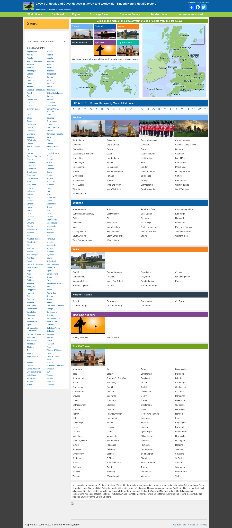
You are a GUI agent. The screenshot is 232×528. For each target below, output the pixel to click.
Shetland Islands (183, 231)
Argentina (50, 61)
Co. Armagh (146, 301)
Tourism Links (159, 14)
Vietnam (50, 378)
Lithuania (30, 223)
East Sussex (181, 180)
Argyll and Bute (148, 209)
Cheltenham (78, 391)
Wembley (111, 472)
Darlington (111, 396)
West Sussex (78, 185)
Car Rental (58, 14)
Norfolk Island (52, 274)
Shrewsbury (78, 454)
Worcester (145, 476)
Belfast (76, 301)
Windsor (76, 476)
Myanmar (50, 255)
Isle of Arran (112, 222)
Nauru (49, 258)
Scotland (99, 26)
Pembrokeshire (148, 281)
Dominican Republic (55, 134)
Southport (77, 458)
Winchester (146, 472)
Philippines (31, 290)
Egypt (49, 137)
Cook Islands (52, 121)
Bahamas (50, 71)
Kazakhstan (51, 204)
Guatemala (31, 175)
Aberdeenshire (79, 209)
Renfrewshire (113, 231)
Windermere (181, 472)
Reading (179, 445)
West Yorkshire (182, 189)
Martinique (51, 239)
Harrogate (180, 409)
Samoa (49, 302)
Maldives (50, 232)
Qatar (29, 296)
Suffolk (110, 180)
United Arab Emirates (55, 366)
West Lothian (113, 240)
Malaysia (30, 232)
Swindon (77, 467)
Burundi (50, 99)
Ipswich (178, 418)
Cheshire (77, 145)
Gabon (49, 156)
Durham (179, 149)
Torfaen (110, 285)
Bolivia (49, 87)
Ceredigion (146, 272)
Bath (75, 374)
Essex (109, 154)
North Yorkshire (114, 189)
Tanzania (50, 344)
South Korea (52, 321)
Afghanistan (32, 52)
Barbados (31, 77)
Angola (30, 58)
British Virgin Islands (55, 93)
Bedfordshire (78, 140)
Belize (49, 80)
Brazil (29, 93)
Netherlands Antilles (35, 264)
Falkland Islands (33, 146)
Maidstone (77, 436)
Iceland (30, 188)
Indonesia (31, 191)
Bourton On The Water (117, 378)
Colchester (146, 391)
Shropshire (146, 176)
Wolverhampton (114, 476)
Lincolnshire (112, 167)
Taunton (110, 467)
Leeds (75, 427)
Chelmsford (180, 387)
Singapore (31, 315)
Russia (49, 299)
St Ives (76, 462)
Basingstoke (181, 369)
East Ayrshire (113, 214)
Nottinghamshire (183, 171)
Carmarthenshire (114, 272)
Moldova (30, 248)
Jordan (30, 204)
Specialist (99, 42)
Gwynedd (145, 277)
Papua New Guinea (55, 283)
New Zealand (32, 267)
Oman (49, 277)
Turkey (49, 353)
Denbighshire (79, 277)
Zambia (30, 385)
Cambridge (180, 383)
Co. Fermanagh (80, 305)
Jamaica (30, 201)
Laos (29, 213)
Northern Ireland (79, 42)
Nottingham (180, 440)
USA (48, 372)
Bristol (75, 383)
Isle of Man (180, 158)
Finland (49, 150)
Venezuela (31, 378)
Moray (75, 227)
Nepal (29, 261)
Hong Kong (31, 185)
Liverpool (179, 427)
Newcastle (180, 436)
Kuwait (29, 210)
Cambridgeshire (182, 140)
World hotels (41, 9)
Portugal (30, 293)
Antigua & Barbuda (34, 61)
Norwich (145, 440)
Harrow (76, 414)
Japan (49, 201)
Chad (29, 115)
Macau (30, 226)
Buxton (144, 383)
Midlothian (180, 222)
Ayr (108, 369)
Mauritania (31, 242)
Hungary (50, 185)
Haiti (29, 181)
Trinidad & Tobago (54, 350)
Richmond (77, 449)
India (48, 188)
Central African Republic (53, 110)
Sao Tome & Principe (55, 306)
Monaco (50, 248)
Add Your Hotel (179, 525)
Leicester (111, 427)
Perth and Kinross (183, 227)
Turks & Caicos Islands (53, 358)
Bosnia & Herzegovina (36, 90)
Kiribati (49, 207)
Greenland (31, 169)
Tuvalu (30, 362)
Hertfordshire (147, 158)
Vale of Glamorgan (149, 285)
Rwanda (30, 302)
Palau (49, 280)
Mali (28, 236)
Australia (30, 68)
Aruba (49, 64)
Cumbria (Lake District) (186, 145)
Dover (75, 400)
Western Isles (181, 236)
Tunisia (30, 353)
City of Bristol (113, 145)
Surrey (144, 180)
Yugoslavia (51, 382)
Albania (49, 52)
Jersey (110, 162)
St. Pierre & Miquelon (35, 334)
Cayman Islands (33, 109)
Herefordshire (113, 158)
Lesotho (50, 217)
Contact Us (193, 525)
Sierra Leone (52, 312)
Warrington (180, 467)
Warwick (76, 472)
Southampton (147, 454)
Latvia (49, 213)
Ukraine (30, 366)
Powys (178, 281)
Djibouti (49, 131)
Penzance (111, 445)
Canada (30, 106)
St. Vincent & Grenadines (32, 329)
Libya (29, 220)
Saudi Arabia (32, 309)
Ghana (49, 162)
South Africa (32, 321)
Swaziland (31, 337)
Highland (179, 218)
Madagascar (32, 229)
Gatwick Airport (79, 405)
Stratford (179, 462)
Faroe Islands (52, 146)
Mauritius (50, 242)
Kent (143, 162)
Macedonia (51, 226)
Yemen (30, 382)
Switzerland (32, 341)
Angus (110, 209)
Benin (29, 83)
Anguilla (50, 58)
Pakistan (30, 280)
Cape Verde (51, 106)
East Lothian (147, 214)
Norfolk (76, 171)
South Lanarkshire (115, 236)
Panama (30, 283)
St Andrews (146, 458)
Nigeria (49, 271)
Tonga (29, 350)
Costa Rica (31, 124)
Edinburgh (180, 214)
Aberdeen (77, 369)
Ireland (30, 194)
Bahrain (30, 74)
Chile (49, 115)
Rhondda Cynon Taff (82, 285)
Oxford (76, 445)
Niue (29, 274)
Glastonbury (146, 405)
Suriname (50, 334)
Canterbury (78, 387)
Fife (108, 218)
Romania (30, 299)
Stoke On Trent (148, 462)
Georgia (50, 159)
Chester (110, 391)
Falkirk (76, 218)
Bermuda (50, 83)
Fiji (28, 150)
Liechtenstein (52, 220)
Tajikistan (31, 344)
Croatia (49, 124)
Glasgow (145, 218)
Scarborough (147, 449)
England (75, 26)
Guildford (111, 409)
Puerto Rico (51, 293)
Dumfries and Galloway (83, 214)
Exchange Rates (99, 14)
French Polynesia (34, 156)
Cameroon (51, 103)
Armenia (30, 64)
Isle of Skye (146, 222)
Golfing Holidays (80, 337)
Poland (49, 290)
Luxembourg (52, 223)
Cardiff (76, 272)
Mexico (30, 245)
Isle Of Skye (78, 423)
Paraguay (31, 286)
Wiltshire (77, 189)
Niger (29, 271)
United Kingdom (33, 369)
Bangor (144, 369)
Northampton (113, 440)
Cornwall (145, 145)
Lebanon (30, 217)
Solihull (110, 454)
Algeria (30, 55)
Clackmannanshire (184, 209)
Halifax (144, 409)
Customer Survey (130, 14)
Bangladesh (51, 74)
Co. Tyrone (146, 305)
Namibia (30, 258)
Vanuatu (50, 375)
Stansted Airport (114, 462)
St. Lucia (50, 331)
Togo (49, 347)
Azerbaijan (31, 71)
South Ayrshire (79, 236)
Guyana (50, 178)
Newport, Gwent (80, 440)
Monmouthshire (80, 281)
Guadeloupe (32, 172)
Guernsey (179, 154)
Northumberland (148, 171)
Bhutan (30, 87)
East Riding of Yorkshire (84, 154)
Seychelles (31, 312)
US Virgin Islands (34, 372)
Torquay (144, 467)
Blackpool (179, 374)
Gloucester (180, 405)
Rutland (110, 176)
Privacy (203, 525)
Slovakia (50, 315)
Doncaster (180, 396)
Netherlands (52, 261)
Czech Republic (53, 127)
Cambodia (31, 103)
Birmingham (146, 374)
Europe (52, 9)
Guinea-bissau (33, 178)
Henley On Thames (150, 414)
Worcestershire (79, 194)
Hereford (179, 414)
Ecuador (30, 137)
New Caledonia (53, 264)
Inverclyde (77, 222)
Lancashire (180, 162)
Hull (74, 418)
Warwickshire (147, 185)
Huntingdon (112, 418)
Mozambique (32, 255)
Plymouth (145, 445)
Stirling (144, 236)
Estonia (30, 143)
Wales (121, 26)
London (144, 167)
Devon (110, 149)
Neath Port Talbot (115, 281)
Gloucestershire (148, 154)
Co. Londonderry (114, 305)
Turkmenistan (32, 357)
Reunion (50, 296)
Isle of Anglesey (182, 277)
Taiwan (49, 341)
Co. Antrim (111, 301)
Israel (49, 194)
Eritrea (49, 140)
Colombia (50, 118)
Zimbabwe (51, 385)
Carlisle (144, 387)
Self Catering (113, 337)
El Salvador (31, 140)
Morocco (50, 252)
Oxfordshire (78, 176)
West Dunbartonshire (82, 240)
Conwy (178, 272)
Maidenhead (181, 431)
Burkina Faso (32, 99)
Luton (109, 431)
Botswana (51, 90)
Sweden (50, 337)
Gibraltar (30, 166)
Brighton (179, 378)
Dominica (31, 134)
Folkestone (180, 400)
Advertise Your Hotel (191, 14)
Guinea (49, 175)
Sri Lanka (50, 325)
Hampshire (78, 158)
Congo (29, 121)
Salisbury (111, 449)
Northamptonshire (115, 171)
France (30, 153)
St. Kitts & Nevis (53, 328)
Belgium (30, 80)
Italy (28, 197)
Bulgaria (50, 96)
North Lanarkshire (149, 227)
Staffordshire (78, 180)
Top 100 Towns (125, 42)
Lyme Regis (146, 431)
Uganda (50, 362)
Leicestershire (79, 167)
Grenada (50, 169)
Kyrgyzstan (51, 210)
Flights (76, 14)
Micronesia (51, 245)
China (29, 118)
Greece (50, 166)
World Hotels (35, 14)
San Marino (31, 306)
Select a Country (36, 47)
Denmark (31, 131)
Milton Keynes (147, 436)
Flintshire (111, 277)
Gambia (30, 159)
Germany (31, 162)
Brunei (29, 96)
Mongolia (30, 252)
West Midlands (182, 185)
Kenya (29, 207)
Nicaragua (51, 267)
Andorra (50, 55)
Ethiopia (50, 143)
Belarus (50, 77)
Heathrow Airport (114, 414)
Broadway (111, 383)
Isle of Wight (78, 162)
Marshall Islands (33, 239)
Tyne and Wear (114, 185)
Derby (144, 396)
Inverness (145, 418)
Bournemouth (79, 378)
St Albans (111, 458)
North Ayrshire (113, 227)
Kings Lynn (180, 423)
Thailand (30, 347)
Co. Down (179, 301)
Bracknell (145, 378)
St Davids (179, 458)
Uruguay (50, 369)
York (177, 476)
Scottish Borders (148, 231)
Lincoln (144, 427)
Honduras (51, 181)
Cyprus (30, 127)
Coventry (179, 391)
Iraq (48, 191)
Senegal (50, 309)
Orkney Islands (79, 231)
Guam (49, 172)
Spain (29, 325)
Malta (49, 236)
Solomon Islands (53, 318)
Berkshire (111, 140)
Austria (49, 68)
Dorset (144, 149)
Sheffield (179, 449)
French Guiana (53, 153)
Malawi (49, 229)
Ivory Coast (51, 197)
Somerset (179, 176)
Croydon (77, 396)
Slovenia (30, 318)
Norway (30, 277)
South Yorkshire (148, 189)
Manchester (180, 167)
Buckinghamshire (149, 140)
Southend (179, 454)
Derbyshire (78, 149)
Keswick (145, 423)
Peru (48, 286)
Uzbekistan (31, 375)
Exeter (144, 400)
